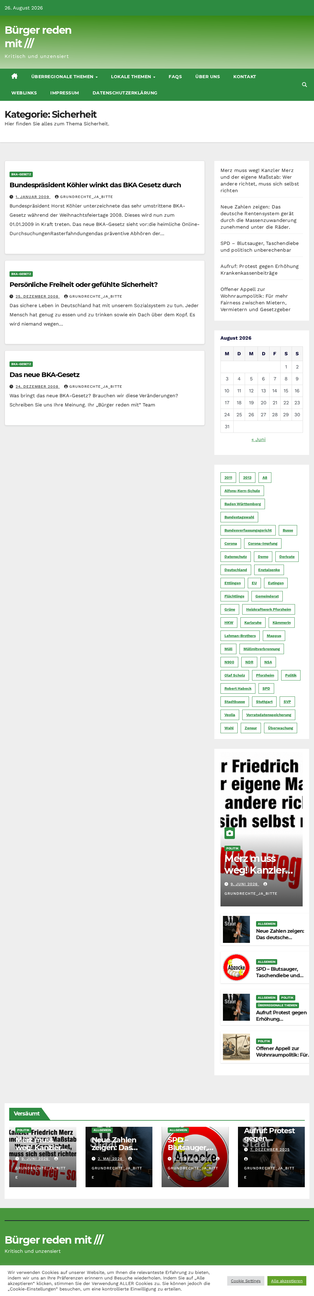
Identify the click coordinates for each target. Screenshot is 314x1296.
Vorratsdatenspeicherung (268, 715)
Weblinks (24, 93)
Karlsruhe (253, 622)
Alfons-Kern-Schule (242, 491)
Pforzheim (265, 675)
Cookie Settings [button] (246, 1281)
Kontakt (244, 76)
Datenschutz (235, 557)
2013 (247, 477)
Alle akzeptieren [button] (287, 1281)
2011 (228, 477)
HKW (228, 622)
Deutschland (235, 570)
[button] (304, 85)
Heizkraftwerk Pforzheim (268, 609)
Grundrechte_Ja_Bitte (86, 197)
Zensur (251, 728)
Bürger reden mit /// (54, 1239)
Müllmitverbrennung (261, 649)
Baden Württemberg (242, 504)
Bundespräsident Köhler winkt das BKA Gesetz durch (95, 185)
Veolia (229, 715)
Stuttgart (264, 701)
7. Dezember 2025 (270, 1149)
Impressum (64, 93)
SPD (266, 688)
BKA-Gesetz (21, 174)
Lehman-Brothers (240, 636)
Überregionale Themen (63, 76)
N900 (229, 662)
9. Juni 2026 (245, 884)
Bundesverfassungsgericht (248, 530)
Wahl (229, 728)
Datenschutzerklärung (125, 93)
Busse (288, 530)
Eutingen (276, 583)
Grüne (229, 609)
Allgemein (266, 923)
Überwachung (280, 728)
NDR (249, 662)
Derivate (287, 557)
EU (254, 583)
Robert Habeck (237, 688)
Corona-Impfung (263, 543)
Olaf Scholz (234, 675)
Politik (291, 675)
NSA (268, 662)
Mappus (274, 636)
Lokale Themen (131, 76)
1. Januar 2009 (33, 197)
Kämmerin (282, 622)
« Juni (258, 439)
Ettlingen (232, 583)
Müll (228, 649)
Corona (230, 543)
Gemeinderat (267, 596)
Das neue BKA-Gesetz (44, 375)
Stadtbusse (234, 701)
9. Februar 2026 (193, 1159)
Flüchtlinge (234, 596)
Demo (263, 557)
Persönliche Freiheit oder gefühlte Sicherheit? (83, 284)
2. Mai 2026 (111, 1159)
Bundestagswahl (239, 517)
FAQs (175, 76)
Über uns (207, 76)
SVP (287, 701)
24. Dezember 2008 (38, 386)
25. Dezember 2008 (38, 296)
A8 (264, 477)
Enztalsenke (269, 570)
